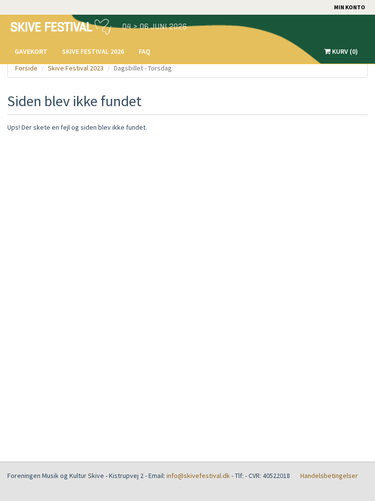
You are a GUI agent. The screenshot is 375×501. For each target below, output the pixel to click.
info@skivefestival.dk (198, 475)
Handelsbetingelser (329, 475)
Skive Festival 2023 (76, 68)
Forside (26, 68)
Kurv (344, 51)
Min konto (349, 7)
